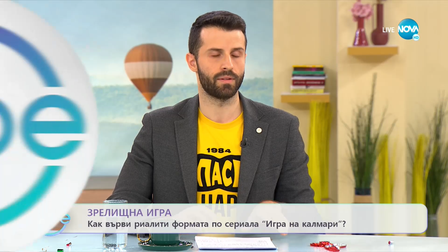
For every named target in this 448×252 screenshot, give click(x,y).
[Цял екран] (439, 249)
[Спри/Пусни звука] (9, 249)
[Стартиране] (4, 249)
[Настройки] (443, 4)
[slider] (73, 245)
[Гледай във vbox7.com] (444, 249)
